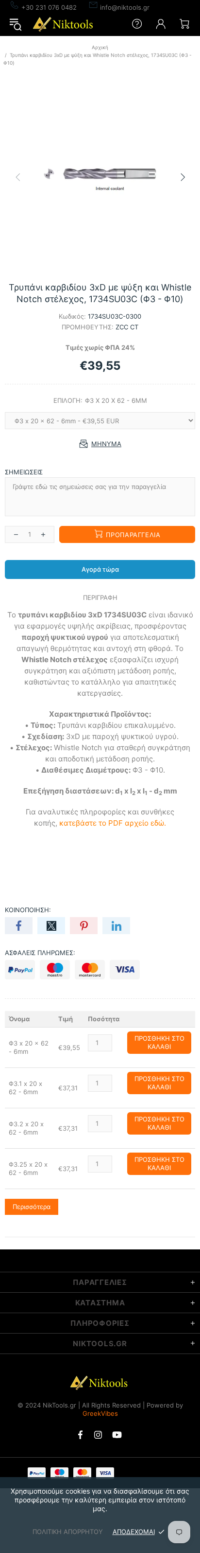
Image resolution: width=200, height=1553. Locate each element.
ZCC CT (127, 327)
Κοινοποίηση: (28, 910)
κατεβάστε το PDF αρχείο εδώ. (112, 823)
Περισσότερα (31, 1206)
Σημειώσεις (24, 472)
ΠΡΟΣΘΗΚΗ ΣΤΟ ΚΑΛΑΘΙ (159, 1042)
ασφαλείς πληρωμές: (40, 953)
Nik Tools (64, 24)
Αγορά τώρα (100, 569)
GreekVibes (100, 1413)
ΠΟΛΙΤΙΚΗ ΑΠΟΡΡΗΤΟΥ (68, 1531)
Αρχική (100, 47)
